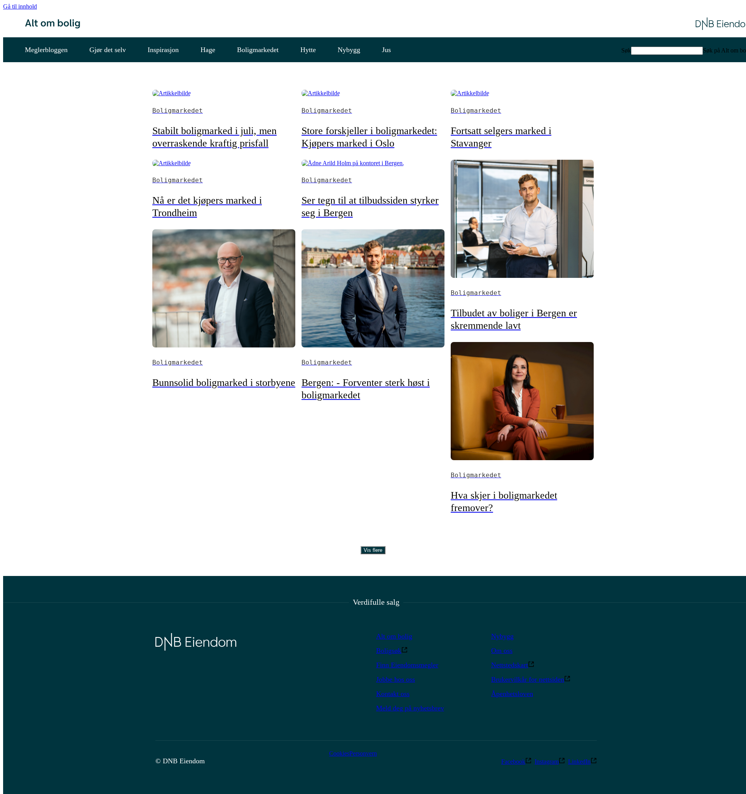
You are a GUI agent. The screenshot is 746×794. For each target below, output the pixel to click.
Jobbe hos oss (395, 679)
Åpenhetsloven (512, 694)
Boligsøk (388, 650)
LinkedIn (579, 761)
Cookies (339, 753)
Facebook (513, 761)
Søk (626, 50)
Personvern (363, 753)
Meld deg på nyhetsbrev (410, 708)
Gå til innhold (20, 6)
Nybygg (502, 636)
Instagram (547, 761)
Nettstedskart (509, 665)
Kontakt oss (393, 694)
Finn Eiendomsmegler (407, 665)
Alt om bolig (394, 636)
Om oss (501, 650)
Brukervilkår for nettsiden (527, 679)
